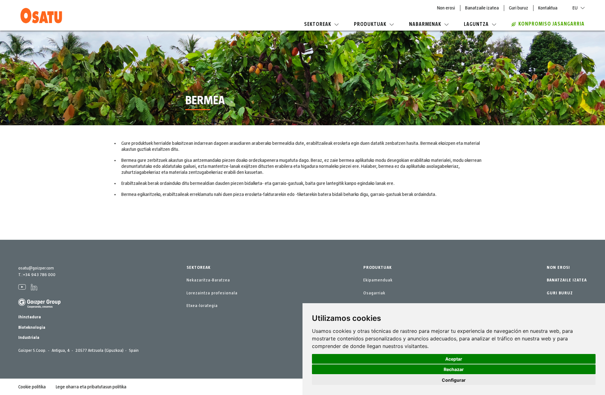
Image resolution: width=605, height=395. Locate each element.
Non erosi (446, 7)
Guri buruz (518, 7)
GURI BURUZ (560, 293)
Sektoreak (317, 24)
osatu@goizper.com (36, 268)
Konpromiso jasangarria (551, 24)
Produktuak (370, 24)
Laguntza (476, 24)
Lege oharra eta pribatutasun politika (91, 386)
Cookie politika (32, 386)
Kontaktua (547, 7)
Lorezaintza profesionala (212, 293)
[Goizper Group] (39, 307)
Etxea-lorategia (202, 306)
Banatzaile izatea (482, 7)
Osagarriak (374, 293)
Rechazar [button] (454, 369)
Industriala (28, 337)
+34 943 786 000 (39, 275)
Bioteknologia (31, 327)
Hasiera (27, 46)
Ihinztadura (29, 317)
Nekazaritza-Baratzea (208, 280)
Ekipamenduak (378, 280)
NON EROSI (558, 267)
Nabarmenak (425, 24)
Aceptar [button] (453, 359)
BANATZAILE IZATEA (567, 280)
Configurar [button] (454, 380)
